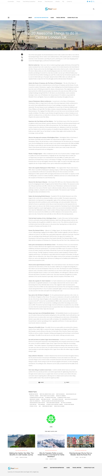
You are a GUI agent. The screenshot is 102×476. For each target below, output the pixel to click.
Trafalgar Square (69, 404)
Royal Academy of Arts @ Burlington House (53, 401)
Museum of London (34, 399)
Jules (56, 41)
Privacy (18, 1)
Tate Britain (33, 404)
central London (34, 395)
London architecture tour (37, 397)
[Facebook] (87, 1)
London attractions (51, 397)
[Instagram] (91, 1)
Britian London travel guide (47, 394)
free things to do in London (47, 395)
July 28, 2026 (83, 457)
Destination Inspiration (41, 17)
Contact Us (69, 1)
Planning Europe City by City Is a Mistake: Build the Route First (80, 454)
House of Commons (61, 395)
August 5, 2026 (53, 459)
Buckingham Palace (71, 394)
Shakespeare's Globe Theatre (37, 402)
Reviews (40, 1)
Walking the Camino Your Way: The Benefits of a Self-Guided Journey (21, 454)
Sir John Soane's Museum (53, 402)
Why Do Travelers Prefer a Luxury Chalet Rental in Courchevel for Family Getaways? (51, 454)
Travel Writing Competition (29, 1)
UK (40, 406)
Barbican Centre (34, 394)
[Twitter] (93, 1)
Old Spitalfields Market (72, 399)
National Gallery (46, 399)
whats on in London (59, 406)
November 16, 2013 (49, 41)
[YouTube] (89, 1)
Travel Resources (49, 1)
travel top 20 (33, 406)
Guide (52, 17)
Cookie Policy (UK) (72, 17)
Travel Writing (60, 17)
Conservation (11, 1)
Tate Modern (42, 404)
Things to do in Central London (55, 404)
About (30, 17)
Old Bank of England (58, 399)
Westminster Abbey (47, 406)
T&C (63, 1)
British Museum (60, 394)
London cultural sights (64, 397)
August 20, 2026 (23, 457)
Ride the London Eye (35, 401)
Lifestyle (57, 1)
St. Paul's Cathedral (67, 402)
